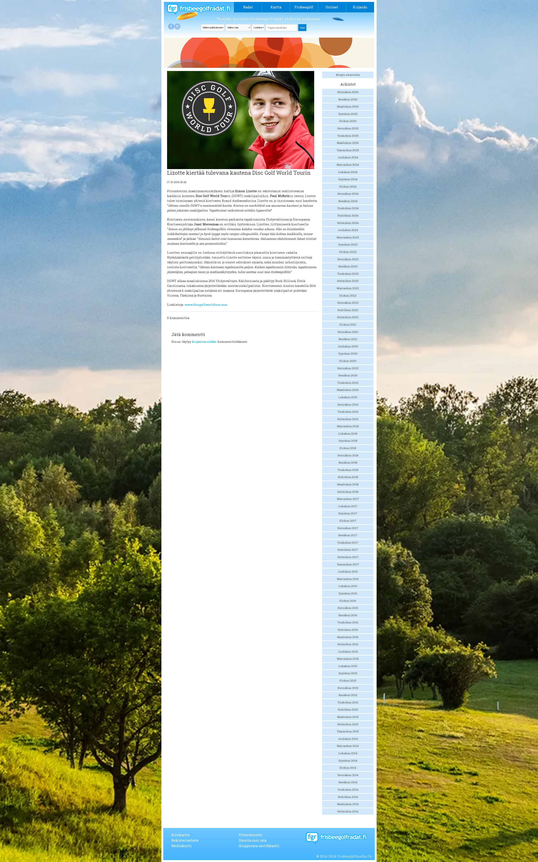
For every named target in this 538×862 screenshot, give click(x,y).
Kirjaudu (360, 7)
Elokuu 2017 (347, 521)
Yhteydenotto (250, 835)
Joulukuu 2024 (348, 157)
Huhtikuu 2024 (348, 215)
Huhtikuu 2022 (348, 310)
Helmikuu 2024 (348, 223)
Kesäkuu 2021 (348, 339)
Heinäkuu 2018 (348, 455)
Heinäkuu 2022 (348, 303)
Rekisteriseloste (185, 840)
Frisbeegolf (303, 7)
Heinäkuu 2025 (348, 128)
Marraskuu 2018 (348, 426)
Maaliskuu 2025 (348, 143)
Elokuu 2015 (347, 680)
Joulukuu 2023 (348, 230)
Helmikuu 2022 (348, 317)
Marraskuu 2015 (348, 659)
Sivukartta (180, 835)
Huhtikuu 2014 (348, 797)
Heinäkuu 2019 (348, 404)
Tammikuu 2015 (348, 731)
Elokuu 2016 (347, 601)
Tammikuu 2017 (348, 564)
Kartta (275, 7)
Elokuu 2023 (347, 252)
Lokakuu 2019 (347, 397)
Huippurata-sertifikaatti (259, 846)
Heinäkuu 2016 (348, 608)
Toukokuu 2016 (348, 622)
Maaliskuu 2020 (348, 390)
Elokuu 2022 (347, 295)
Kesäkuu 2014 (348, 782)
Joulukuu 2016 (348, 571)
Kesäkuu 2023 (347, 266)
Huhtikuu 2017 (348, 550)
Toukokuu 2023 (348, 274)
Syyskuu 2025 (347, 114)
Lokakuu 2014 (347, 753)
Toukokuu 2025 (348, 136)
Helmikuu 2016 (347, 644)
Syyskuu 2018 (348, 441)
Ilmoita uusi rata (252, 840)
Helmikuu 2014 (347, 811)
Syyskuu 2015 (348, 673)
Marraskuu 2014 (348, 746)
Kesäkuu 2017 (347, 535)
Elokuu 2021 (347, 324)
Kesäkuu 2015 (348, 695)
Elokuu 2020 (347, 361)
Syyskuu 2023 (347, 244)
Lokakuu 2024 (347, 172)
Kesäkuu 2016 (348, 615)
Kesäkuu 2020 (347, 375)
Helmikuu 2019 (347, 419)
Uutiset (332, 7)
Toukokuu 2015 (348, 702)
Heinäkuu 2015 (348, 688)
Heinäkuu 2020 (348, 368)
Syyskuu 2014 (348, 760)
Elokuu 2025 (347, 121)
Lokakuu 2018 (347, 433)
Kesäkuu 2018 (348, 462)
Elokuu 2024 (347, 186)
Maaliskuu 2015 (348, 717)
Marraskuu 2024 (348, 165)
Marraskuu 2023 (348, 237)
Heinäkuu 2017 (347, 528)
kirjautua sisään (204, 342)
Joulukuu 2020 (348, 346)
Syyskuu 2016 (348, 593)
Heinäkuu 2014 (348, 775)
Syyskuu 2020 (347, 353)
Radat (248, 7)
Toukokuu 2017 (347, 542)
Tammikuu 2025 (348, 150)
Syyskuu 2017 (347, 513)
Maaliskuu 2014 (348, 804)
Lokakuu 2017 (347, 506)
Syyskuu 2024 (347, 179)
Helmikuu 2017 (348, 557)
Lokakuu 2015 (347, 666)
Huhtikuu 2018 (348, 477)
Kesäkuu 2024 (347, 201)
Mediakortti (181, 846)
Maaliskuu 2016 (348, 637)
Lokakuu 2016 (347, 586)
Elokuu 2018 (347, 448)
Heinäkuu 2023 (348, 259)
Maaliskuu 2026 (348, 106)
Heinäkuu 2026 (348, 92)
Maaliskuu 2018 (348, 484)
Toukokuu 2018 (348, 470)
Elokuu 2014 (347, 768)
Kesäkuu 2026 (347, 99)
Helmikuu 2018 (347, 492)
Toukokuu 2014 (348, 789)
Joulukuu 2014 (348, 739)
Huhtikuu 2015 (348, 709)
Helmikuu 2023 (348, 281)
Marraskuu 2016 (348, 579)
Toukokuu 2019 (348, 412)
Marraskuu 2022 (348, 288)
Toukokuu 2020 (348, 383)
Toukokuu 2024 (348, 208)
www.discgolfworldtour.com (206, 305)
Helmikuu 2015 (347, 724)
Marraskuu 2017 (348, 499)
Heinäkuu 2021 (348, 332)
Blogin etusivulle (348, 75)
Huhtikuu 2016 (348, 630)
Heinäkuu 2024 (348, 194)
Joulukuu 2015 (348, 651)
